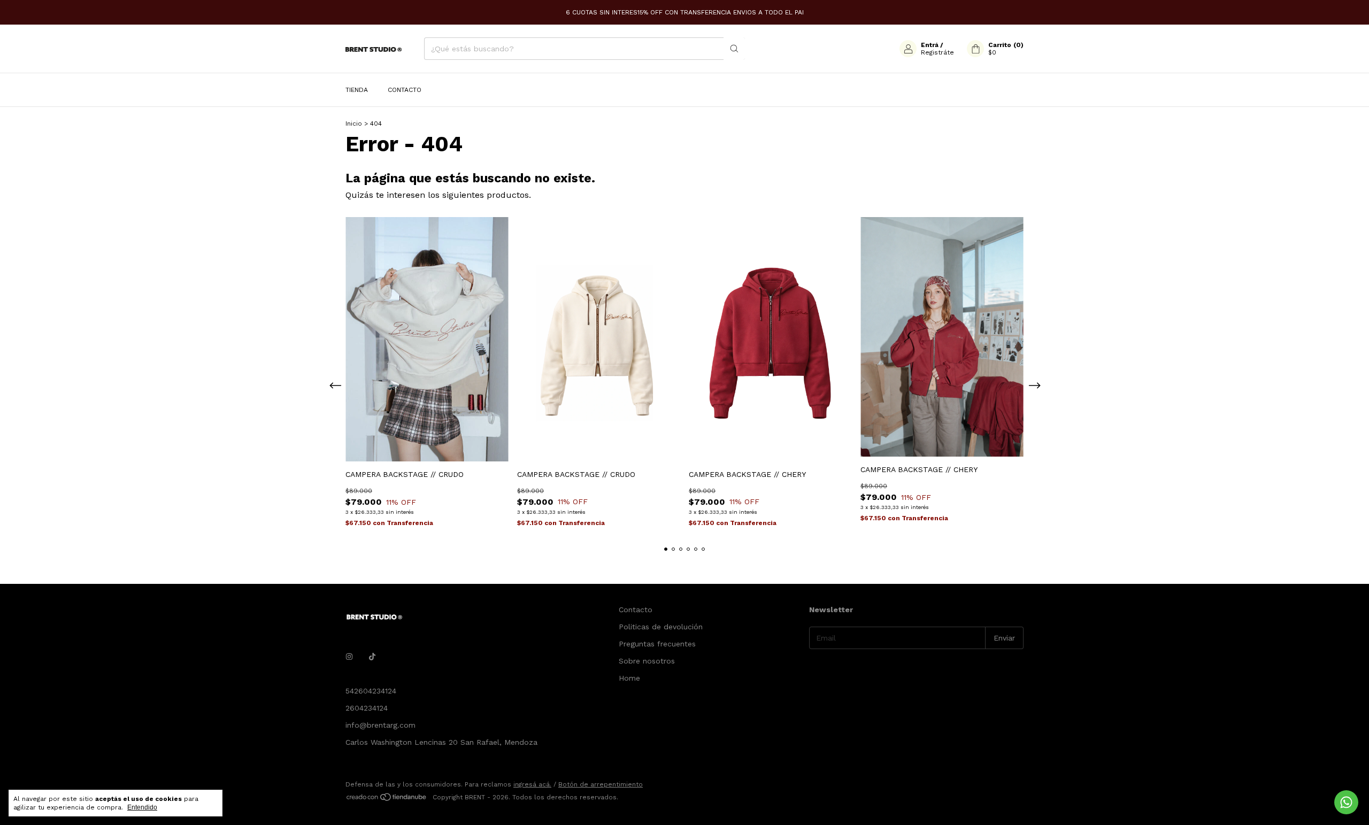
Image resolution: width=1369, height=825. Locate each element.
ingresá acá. (532, 784)
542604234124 (370, 691)
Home (629, 678)
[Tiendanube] (386, 800)
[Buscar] (734, 48)
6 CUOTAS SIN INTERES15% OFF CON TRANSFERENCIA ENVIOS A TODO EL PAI (685, 12)
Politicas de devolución (661, 626)
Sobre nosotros (647, 661)
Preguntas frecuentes (657, 643)
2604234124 (366, 708)
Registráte (937, 52)
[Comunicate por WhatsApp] (1346, 802)
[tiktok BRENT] (372, 656)
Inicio (353, 123)
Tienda (356, 90)
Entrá (930, 45)
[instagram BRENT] (349, 656)
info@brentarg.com (380, 725)
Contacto (404, 90)
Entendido (142, 807)
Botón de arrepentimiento (600, 784)
